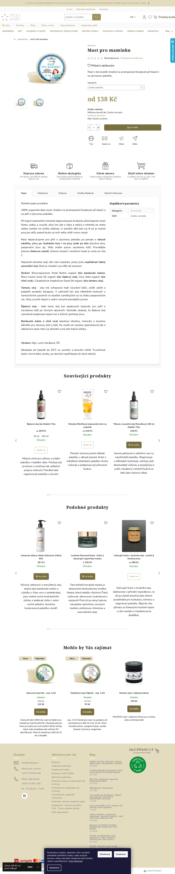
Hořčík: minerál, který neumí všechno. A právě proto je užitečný (106, 847)
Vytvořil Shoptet (154, 870)
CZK (131, 17)
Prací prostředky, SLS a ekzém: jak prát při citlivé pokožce (106, 806)
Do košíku (134, 127)
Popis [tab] (24, 193)
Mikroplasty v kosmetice (101, 788)
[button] (41, 716)
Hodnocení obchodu (61, 766)
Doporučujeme (67, 25)
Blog (33, 25)
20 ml (36, 436)
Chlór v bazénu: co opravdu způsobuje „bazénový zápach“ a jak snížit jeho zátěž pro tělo (106, 816)
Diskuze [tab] (63, 193)
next (159, 440)
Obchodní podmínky (86, 9)
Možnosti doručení (97, 115)
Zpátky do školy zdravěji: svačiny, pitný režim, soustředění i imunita (106, 762)
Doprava (56, 762)
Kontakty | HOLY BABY (63, 773)
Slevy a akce (48, 25)
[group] (41, 698)
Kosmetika (136, 210)
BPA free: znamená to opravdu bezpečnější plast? (104, 780)
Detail (39, 450)
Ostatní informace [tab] (113, 193)
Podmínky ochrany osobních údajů (68, 801)
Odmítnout (105, 854)
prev (16, 440)
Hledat (96, 17)
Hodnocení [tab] (43, 193)
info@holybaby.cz (30, 762)
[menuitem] (8, 31)
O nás (69, 9)
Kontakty (103, 9)
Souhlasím (121, 854)
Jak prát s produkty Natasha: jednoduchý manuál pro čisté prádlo (103, 827)
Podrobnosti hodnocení (131, 58)
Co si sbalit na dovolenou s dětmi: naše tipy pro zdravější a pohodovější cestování (106, 797)
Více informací (76, 861)
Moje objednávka (60, 812)
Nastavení (54, 867)
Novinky (20, 25)
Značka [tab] (85, 193)
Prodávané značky (60, 769)
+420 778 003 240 (31, 773)
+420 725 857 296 (31, 783)
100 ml (45, 436)
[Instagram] (25, 796)
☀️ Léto (6, 25)
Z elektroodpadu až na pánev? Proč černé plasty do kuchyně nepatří (106, 771)
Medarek (92, 46)
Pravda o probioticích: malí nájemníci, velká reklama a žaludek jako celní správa (103, 837)
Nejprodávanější (89, 25)
